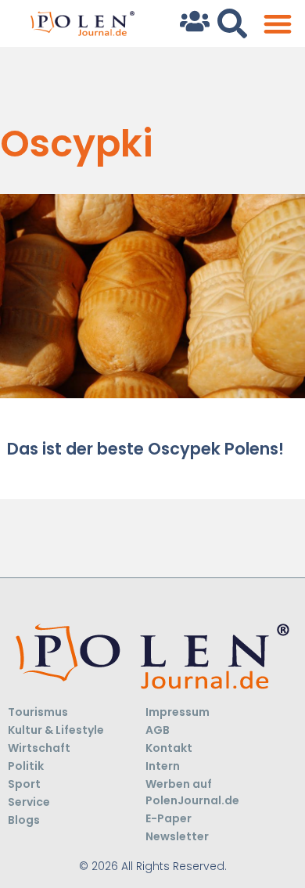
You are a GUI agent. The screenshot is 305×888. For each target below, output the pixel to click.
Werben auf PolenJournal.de (192, 792)
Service (29, 802)
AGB (157, 730)
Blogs (24, 820)
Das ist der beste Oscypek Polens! (145, 448)
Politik (26, 766)
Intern (162, 766)
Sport (24, 784)
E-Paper (168, 818)
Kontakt (168, 748)
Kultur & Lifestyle (56, 730)
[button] (277, 24)
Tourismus (38, 712)
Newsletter (177, 836)
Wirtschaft (39, 748)
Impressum (177, 712)
